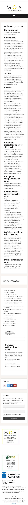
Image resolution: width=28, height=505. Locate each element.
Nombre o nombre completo (10, 403)
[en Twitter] (8, 385)
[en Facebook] (11, 385)
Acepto (19, 501)
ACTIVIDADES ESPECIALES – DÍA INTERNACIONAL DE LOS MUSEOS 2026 (13, 355)
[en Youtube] (15, 385)
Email (4, 409)
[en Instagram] (4, 385)
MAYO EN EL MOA (11, 363)
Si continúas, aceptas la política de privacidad (12, 415)
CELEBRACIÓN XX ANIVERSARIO (14, 352)
